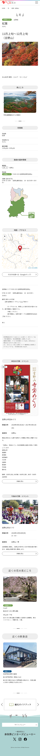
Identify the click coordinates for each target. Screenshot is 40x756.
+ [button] (4, 236)
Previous (4, 102)
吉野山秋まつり (8, 527)
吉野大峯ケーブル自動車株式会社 (26, 314)
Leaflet (29, 268)
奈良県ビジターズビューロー (20, 733)
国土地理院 (34, 268)
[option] (20, 704)
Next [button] (37, 705)
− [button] (4, 239)
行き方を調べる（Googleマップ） (20, 274)
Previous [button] (2, 705)
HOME (3, 8)
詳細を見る (20, 481)
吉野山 (11, 168)
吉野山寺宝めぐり (9, 419)
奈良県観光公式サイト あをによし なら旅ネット (9, 2)
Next (35, 102)
